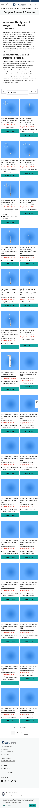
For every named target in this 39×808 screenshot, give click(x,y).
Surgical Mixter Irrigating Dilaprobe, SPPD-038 (9, 161)
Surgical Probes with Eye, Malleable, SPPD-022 (28, 667)
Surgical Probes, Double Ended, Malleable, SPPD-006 (28, 542)
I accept (32, 805)
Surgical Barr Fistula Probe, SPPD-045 (8, 201)
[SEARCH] (7, 4)
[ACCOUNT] (30, 4)
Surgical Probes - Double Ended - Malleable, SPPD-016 (28, 500)
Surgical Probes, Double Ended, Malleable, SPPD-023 (9, 500)
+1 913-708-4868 (6, 758)
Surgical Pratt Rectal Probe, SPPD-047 (27, 331)
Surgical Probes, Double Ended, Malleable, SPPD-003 (9, 626)
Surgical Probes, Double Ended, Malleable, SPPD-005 (9, 584)
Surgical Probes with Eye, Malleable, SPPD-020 (28, 709)
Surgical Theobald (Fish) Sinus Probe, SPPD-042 (9, 119)
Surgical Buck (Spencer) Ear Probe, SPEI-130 (28, 201)
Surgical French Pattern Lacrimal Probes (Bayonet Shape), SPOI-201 (28, 250)
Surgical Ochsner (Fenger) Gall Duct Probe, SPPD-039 (26, 120)
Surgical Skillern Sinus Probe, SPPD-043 (27, 161)
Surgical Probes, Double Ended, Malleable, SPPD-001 (9, 668)
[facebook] (5, 781)
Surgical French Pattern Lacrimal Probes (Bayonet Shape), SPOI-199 (28, 292)
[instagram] (8, 781)
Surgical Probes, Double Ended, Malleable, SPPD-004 (28, 584)
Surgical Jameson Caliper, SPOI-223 (7, 373)
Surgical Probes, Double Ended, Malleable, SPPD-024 (28, 458)
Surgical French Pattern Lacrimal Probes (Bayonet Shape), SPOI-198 (9, 333)
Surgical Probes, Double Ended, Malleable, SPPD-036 (9, 416)
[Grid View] (31, 91)
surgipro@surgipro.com (8, 760)
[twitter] (12, 781)
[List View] (35, 91)
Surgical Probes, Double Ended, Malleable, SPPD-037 (28, 374)
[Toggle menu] (2, 4)
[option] (19, 1)
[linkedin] (2, 781)
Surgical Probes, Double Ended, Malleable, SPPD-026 (9, 458)
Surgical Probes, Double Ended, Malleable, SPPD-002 (28, 626)
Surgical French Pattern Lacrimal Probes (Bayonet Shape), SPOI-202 (9, 250)
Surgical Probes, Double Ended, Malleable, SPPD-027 (28, 416)
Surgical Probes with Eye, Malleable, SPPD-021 (9, 709)
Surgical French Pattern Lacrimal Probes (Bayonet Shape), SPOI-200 (9, 292)
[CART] (36, 4)
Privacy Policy (7, 805)
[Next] (26, 733)
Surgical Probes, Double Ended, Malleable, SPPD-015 (9, 542)
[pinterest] (15, 781)
